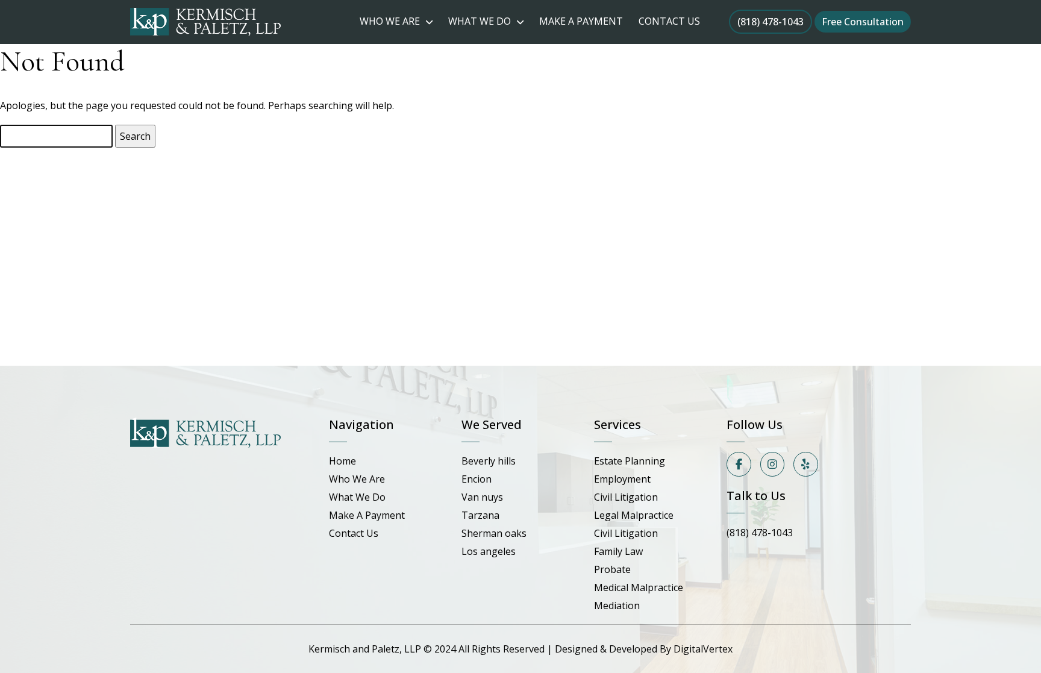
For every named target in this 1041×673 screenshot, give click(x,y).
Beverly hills (488, 461)
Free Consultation (863, 21)
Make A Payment (367, 515)
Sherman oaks (494, 533)
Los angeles (488, 551)
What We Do (357, 497)
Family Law (618, 551)
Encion (476, 479)
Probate (612, 569)
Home (342, 461)
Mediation (617, 605)
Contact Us (353, 533)
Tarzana (480, 515)
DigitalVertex (703, 649)
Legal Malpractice (634, 515)
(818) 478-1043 (770, 21)
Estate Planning (629, 461)
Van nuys (482, 497)
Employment (622, 479)
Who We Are (357, 479)
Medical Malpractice (638, 587)
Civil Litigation (626, 497)
